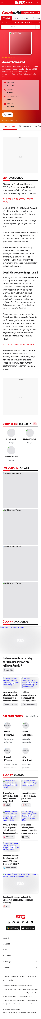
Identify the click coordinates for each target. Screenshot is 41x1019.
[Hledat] (37, 27)
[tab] (6, 18)
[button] (13, 928)
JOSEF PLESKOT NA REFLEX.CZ (18, 344)
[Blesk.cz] (20, 2)
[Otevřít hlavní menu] (2, 2)
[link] (9, 922)
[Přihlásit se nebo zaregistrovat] (37, 2)
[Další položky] (39, 22)
